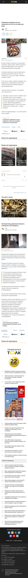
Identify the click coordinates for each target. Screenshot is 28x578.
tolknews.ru (7, 545)
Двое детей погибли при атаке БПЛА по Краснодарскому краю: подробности (15, 511)
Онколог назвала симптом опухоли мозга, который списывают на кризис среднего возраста (14, 466)
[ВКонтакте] (7, 34)
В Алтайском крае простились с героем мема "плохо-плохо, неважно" (15, 476)
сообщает (11, 266)
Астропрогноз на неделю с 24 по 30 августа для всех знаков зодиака (14, 451)
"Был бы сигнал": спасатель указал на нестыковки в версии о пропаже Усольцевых (14, 377)
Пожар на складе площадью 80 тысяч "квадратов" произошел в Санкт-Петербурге (14, 429)
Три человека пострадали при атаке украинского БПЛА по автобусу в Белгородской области (14, 523)
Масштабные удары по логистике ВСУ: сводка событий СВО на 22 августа (15, 481)
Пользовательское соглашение (11, 570)
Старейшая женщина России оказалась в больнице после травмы (15, 497)
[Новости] (14, 131)
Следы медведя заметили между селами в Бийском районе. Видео (15, 424)
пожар (15, 330)
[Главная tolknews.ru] (14, 2)
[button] (8, 40)
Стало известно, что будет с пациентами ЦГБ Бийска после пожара (12, 324)
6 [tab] (19, 219)
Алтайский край (5, 127)
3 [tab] (13, 219)
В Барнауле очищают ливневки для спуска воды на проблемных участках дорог (15, 492)
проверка (21, 330)
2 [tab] (10, 219)
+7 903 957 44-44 (6, 557)
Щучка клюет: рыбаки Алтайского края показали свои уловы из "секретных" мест (15, 517)
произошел (23, 299)
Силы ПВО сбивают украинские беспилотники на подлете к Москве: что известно (15, 441)
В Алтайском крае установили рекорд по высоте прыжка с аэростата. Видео (15, 502)
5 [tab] (17, 219)
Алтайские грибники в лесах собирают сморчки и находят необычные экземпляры (11, 121)
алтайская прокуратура (4, 331)
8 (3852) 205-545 (6, 560)
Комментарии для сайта (20, 192)
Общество (7, 30)
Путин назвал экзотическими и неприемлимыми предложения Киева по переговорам (15, 435)
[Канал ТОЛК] (23, 131)
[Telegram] (3, 34)
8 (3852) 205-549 (6, 562)
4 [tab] (15, 219)
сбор (19, 127)
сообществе (11, 75)
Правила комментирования (10, 572)
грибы (13, 127)
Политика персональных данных (11, 569)
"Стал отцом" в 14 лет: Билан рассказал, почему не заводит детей (15, 382)
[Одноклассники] (10, 34)
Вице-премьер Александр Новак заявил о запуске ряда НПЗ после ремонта (15, 471)
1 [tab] (8, 219)
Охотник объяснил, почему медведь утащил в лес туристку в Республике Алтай (14, 486)
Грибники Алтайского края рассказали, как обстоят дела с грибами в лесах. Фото (14, 211)
